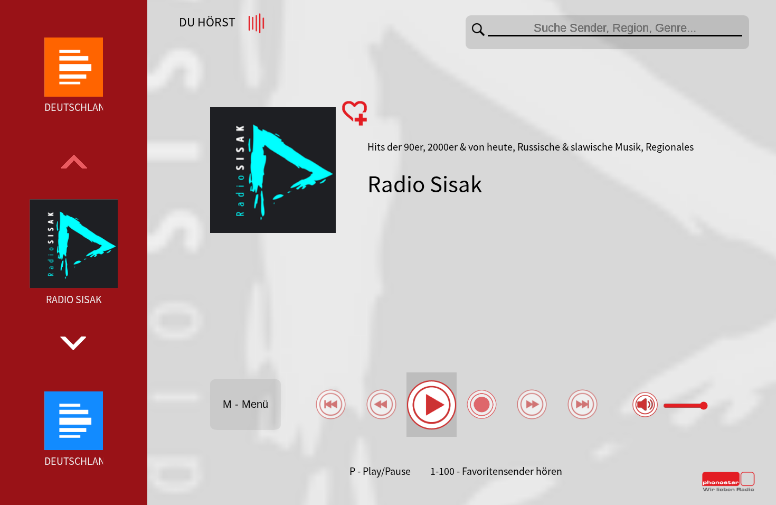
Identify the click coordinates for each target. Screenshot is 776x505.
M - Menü (245, 404)
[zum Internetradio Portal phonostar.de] (728, 489)
